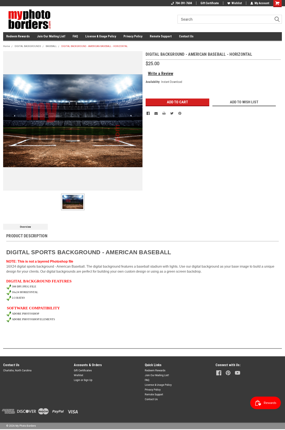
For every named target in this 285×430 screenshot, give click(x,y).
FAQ (75, 36)
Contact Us (186, 36)
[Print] (164, 113)
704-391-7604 (183, 3)
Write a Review (160, 73)
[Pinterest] (180, 113)
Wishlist (237, 3)
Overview (25, 226)
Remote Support (161, 36)
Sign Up (88, 380)
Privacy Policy (133, 36)
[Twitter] (172, 113)
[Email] (156, 113)
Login (77, 380)
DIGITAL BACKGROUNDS (28, 46)
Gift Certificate (210, 3)
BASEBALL (51, 46)
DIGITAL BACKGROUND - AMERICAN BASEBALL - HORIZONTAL (94, 46)
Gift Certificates (83, 370)
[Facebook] (148, 113)
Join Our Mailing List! (51, 36)
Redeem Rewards (18, 36)
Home (6, 46)
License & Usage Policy (100, 36)
